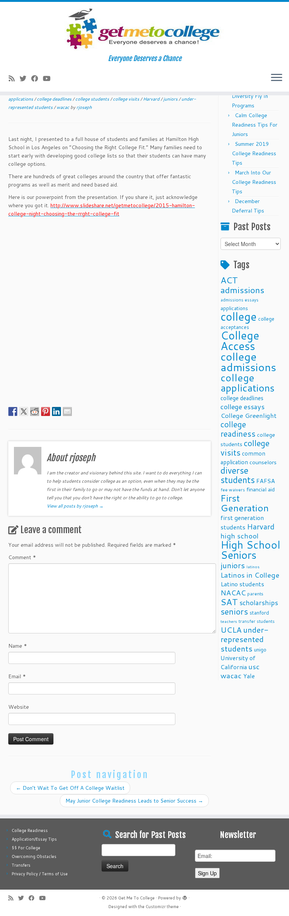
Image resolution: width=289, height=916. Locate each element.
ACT (229, 280)
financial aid (260, 489)
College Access (240, 340)
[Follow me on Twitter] (25, 78)
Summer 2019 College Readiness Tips (254, 153)
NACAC (233, 592)
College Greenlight (249, 415)
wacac (63, 107)
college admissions (248, 362)
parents (255, 593)
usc (254, 666)
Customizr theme (162, 907)
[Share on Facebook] (12, 411)
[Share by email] (67, 411)
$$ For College (26, 848)
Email (17, 676)
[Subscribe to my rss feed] (14, 78)
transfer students (257, 621)
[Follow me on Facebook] (37, 78)
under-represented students (245, 639)
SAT (229, 602)
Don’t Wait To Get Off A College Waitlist (70, 788)
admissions (242, 290)
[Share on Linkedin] (56, 411)
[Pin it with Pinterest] (45, 411)
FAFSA (265, 481)
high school (240, 536)
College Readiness (30, 830)
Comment (22, 557)
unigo (260, 649)
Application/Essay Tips (34, 839)
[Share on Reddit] (34, 411)
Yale (249, 676)
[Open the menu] (276, 78)
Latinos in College (250, 575)
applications (234, 308)
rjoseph (84, 107)
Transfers (21, 865)
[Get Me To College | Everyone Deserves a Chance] (144, 28)
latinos (253, 566)
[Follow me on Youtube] (49, 78)
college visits (126, 99)
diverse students (238, 475)
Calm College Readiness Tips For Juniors (254, 125)
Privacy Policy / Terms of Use (40, 874)
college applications (248, 382)
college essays (243, 406)
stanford (259, 612)
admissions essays (240, 300)
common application (243, 457)
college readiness (238, 429)
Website (18, 707)
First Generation (245, 502)
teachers (229, 621)
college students (92, 99)
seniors (234, 611)
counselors (263, 462)
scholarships (258, 602)
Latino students (242, 584)
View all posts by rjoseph (75, 506)
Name (17, 646)
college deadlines (55, 99)
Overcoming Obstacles (34, 856)
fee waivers (233, 489)
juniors (171, 99)
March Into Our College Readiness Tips (254, 182)
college (239, 316)
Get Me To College (136, 898)
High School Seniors (250, 549)
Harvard (152, 99)
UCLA (231, 629)
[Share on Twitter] (23, 411)
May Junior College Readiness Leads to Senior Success (134, 800)
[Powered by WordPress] (184, 896)
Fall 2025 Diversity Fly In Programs (250, 96)
